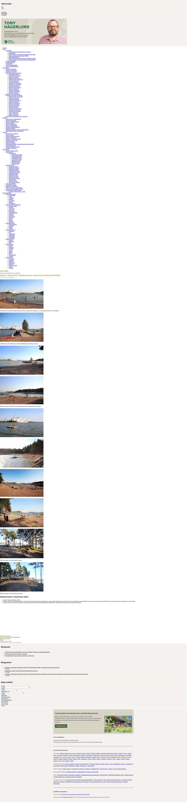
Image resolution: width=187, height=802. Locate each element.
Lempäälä (128, 755)
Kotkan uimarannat (14, 102)
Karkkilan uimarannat (14, 78)
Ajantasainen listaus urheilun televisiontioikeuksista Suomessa (21, 670)
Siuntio (94, 759)
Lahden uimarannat (14, 106)
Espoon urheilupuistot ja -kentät (17, 191)
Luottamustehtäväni (11, 61)
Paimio (118, 757)
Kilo (10, 232)
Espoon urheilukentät (11, 125)
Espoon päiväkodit (10, 183)
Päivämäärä (4, 702)
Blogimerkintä (6, 697)
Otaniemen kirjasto (13, 177)
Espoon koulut (9, 152)
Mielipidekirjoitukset (14, 57)
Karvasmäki (12, 211)
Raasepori (65, 759)
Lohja (64, 757)
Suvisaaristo (12, 203)
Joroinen (120, 753)
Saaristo (89, 772)
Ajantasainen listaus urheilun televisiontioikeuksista (79, 780)
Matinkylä (11, 241)
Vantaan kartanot (128, 775)
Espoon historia (10, 135)
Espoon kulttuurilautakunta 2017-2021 (18, 56)
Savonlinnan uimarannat (15, 108)
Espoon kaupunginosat (12, 150)
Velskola (11, 256)
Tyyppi (3, 694)
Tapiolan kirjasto (13, 181)
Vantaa (127, 759)
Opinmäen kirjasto (13, 175)
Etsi (2, 7)
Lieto (61, 757)
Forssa (74, 753)
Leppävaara (12, 235)
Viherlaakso (12, 237)
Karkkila (83, 755)
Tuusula (118, 759)
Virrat (63, 761)
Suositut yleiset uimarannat (13, 94)
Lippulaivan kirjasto (14, 173)
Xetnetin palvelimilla (67, 797)
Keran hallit (106, 780)
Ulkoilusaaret (83, 765)
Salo (79, 759)
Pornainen (123, 757)
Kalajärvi (11, 247)
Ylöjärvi (67, 761)
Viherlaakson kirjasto (14, 182)
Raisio (1, 639)
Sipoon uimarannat (14, 88)
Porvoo (129, 757)
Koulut (106, 764)
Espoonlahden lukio (17, 154)
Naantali (94, 757)
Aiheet (3, 686)
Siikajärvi (11, 222)
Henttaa (11, 240)
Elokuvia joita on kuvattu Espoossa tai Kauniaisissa (22, 59)
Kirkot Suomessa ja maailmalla (14, 187)
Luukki (10, 251)
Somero (98, 759)
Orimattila (113, 757)
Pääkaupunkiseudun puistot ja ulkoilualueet (17, 129)
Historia (5, 132)
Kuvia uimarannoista (5, 636)
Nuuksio (11, 220)
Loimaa (69, 757)
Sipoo (89, 759)
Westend (11, 268)
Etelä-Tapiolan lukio (17, 156)
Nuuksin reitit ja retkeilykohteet (114, 781)
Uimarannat (6, 67)
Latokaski (11, 198)
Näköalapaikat (63, 765)
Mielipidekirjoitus (7, 700)
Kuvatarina (6, 698)
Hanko (83, 753)
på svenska (4, 13)
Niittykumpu (12, 262)
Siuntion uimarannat (14, 90)
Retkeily (5, 117)
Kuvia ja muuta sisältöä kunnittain (14, 189)
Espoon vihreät (63, 794)
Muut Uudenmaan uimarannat (13, 73)
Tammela (103, 759)
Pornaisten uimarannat (15, 85)
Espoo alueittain (7, 193)
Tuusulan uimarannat (14, 91)
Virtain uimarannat (13, 114)
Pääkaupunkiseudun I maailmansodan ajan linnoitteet (20, 144)
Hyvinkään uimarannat (14, 75)
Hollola (98, 753)
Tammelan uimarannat (14, 110)
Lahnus (11, 249)
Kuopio (112, 755)
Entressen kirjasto (13, 166)
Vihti (60, 761)
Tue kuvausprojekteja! (11, 65)
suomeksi (3, 12)
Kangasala (77, 755)
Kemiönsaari (89, 755)
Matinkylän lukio (16, 161)
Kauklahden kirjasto (14, 170)
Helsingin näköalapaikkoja (13, 127)
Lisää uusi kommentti (5, 641)
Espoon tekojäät (10, 123)
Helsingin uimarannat (11, 70)
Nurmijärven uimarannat (15, 83)
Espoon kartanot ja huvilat (12, 136)
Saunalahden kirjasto (14, 178)
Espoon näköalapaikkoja (12, 121)
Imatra (116, 753)
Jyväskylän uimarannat (15, 100)
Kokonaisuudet (5, 691)
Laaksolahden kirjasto (14, 171)
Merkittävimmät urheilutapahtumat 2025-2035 (76, 781)
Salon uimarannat (13, 107)
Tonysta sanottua (10, 62)
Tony (4, 49)
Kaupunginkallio (13, 212)
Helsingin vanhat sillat (11, 140)
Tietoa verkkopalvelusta (12, 66)
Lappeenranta (121, 755)
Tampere (109, 759)
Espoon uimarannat (11, 69)
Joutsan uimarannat (14, 99)
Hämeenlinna (110, 753)
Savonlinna (84, 759)
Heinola (88, 753)
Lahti (115, 755)
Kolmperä (11, 214)
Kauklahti (11, 226)
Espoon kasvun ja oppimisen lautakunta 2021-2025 (22, 54)
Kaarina (71, 755)
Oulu (108, 757)
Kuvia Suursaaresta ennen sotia (97, 781)
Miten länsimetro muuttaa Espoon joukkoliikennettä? (22, 58)
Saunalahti (11, 200)
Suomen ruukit (103, 775)
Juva (54, 755)
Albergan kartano (98, 780)
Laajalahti (11, 260)
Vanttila (11, 228)
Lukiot (123, 764)
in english (3, 15)
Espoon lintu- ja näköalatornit (13, 119)
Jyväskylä (59, 755)
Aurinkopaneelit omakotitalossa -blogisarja (20, 52)
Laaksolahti (12, 233)
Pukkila (55, 759)
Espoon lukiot (12, 153)
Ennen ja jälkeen (70, 764)
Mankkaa (11, 261)
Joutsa (129, 753)
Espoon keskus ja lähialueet (13, 204)
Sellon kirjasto (12, 179)
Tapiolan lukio (15, 164)
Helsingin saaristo (10, 128)
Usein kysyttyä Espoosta (119, 769)
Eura (70, 753)
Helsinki (93, 753)
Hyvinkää (103, 753)
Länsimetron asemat (11, 185)
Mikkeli (83, 757)
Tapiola (11, 266)
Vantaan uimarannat (11, 71)
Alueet (3, 688)
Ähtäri (71, 761)
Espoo (66, 753)
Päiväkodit (71, 765)
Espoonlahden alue (11, 194)
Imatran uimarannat (14, 98)
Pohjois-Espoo (10, 244)
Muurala (11, 218)
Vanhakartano (12, 255)
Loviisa (73, 757)
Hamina (79, 753)
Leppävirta (56, 757)
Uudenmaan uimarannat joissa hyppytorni (16, 116)
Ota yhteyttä (9, 63)
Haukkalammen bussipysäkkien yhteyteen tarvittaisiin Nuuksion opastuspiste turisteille (27, 652)
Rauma (75, 759)
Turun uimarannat (13, 112)
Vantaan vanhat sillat (11, 148)
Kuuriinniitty (12, 216)
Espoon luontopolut (11, 120)
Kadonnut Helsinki (10, 143)
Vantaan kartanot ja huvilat (13, 146)
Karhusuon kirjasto (13, 169)
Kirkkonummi (96, 755)
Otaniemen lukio (16, 162)
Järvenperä (12, 208)
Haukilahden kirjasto (14, 168)
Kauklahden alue (10, 223)
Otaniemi (11, 264)
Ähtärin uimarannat (14, 115)
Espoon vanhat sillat (11, 137)
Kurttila (10, 227)
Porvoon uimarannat (14, 86)
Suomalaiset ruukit (10, 145)
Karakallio (11, 231)
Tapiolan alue (9, 257)
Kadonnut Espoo (10, 141)
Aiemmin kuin (4, 701)
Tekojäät (77, 765)
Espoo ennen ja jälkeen (12, 133)
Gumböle (11, 207)
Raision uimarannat (5, 638)
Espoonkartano (13, 224)
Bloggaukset (12, 53)
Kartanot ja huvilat (94, 764)
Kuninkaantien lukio (17, 158)
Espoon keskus (13, 206)
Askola (62, 753)
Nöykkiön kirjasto (13, 174)
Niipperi (11, 252)
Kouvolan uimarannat (14, 103)
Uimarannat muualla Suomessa (14, 95)
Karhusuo (11, 210)
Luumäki (78, 757)
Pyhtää (60, 759)
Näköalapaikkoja (81, 772)
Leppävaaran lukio (16, 160)
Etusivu (5, 48)
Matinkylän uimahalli (58, 781)
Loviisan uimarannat (14, 82)
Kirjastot (102, 764)
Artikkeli (5, 695)
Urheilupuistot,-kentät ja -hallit (13, 190)
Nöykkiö (11, 199)
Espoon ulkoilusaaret (11, 124)
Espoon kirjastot (10, 165)
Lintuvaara (11, 236)
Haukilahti (11, 258)
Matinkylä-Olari (10, 239)
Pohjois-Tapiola (13, 265)
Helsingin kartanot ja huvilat (13, 139)
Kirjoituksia (9, 50)
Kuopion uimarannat (14, 104)
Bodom (10, 245)
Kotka (102, 755)
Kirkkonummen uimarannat (16, 79)
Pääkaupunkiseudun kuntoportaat (14, 131)
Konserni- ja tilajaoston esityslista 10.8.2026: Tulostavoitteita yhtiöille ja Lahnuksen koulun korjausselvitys (32, 667)
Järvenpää (65, 755)
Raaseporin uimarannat (15, 87)
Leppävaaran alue (10, 229)
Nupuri (10, 219)
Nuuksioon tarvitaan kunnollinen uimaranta (16, 654)
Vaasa (123, 759)
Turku (113, 759)
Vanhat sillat (91, 765)
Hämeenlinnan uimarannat (16, 96)
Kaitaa (10, 197)
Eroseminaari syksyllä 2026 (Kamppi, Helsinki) (79, 794)
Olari (10, 243)
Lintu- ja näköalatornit (115, 764)
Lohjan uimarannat (13, 81)
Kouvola (107, 755)
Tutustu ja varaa (61, 726)
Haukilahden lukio (16, 157)
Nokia (98, 757)
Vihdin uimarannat (13, 92)
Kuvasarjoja (6, 149)
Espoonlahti (12, 195)
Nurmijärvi (103, 757)
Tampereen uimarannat (15, 111)
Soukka (11, 202)
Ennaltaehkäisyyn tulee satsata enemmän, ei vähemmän (19, 655)
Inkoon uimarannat (13, 77)
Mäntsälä (88, 757)
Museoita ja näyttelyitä (11, 186)
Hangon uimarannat (14, 74)
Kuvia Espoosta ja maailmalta (12, 273)
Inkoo (125, 753)
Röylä (10, 253)
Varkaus (55, 761)
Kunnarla (11, 215)
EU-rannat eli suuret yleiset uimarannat (10, 637)
